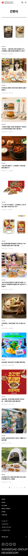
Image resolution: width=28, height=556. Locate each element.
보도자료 (3, 46)
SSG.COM (11, 365)
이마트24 (11, 93)
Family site (5, 537)
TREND (4, 511)
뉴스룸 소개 (4, 521)
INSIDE (3, 474)
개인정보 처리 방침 (6, 527)
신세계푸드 (10, 54)
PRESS (3, 499)
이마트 (9, 443)
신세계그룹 (4, 514)
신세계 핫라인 (5, 524)
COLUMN (4, 505)
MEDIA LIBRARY (6, 508)
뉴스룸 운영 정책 (6, 530)
